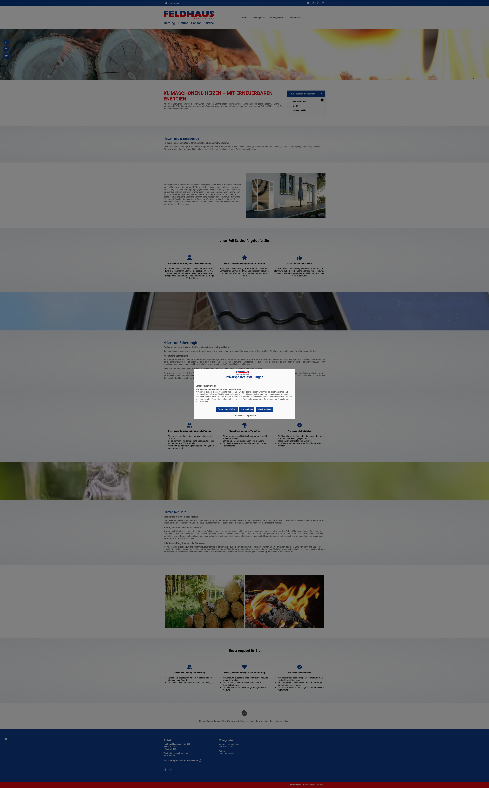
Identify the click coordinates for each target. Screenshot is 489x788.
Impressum (251, 415)
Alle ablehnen (247, 409)
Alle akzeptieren (264, 409)
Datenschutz (238, 415)
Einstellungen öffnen (227, 409)
